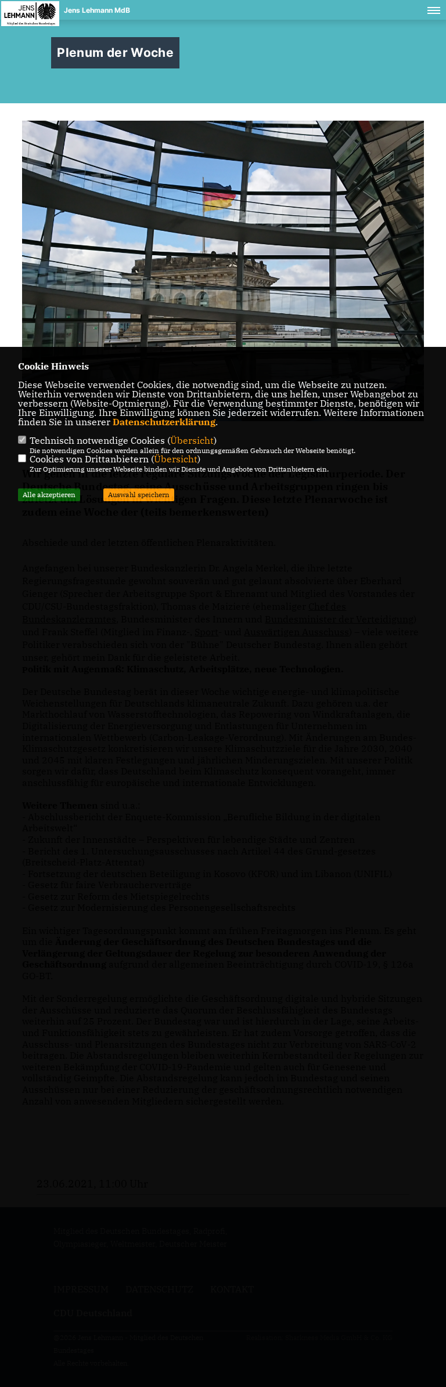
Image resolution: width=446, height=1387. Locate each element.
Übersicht (192, 440)
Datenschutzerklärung (164, 422)
